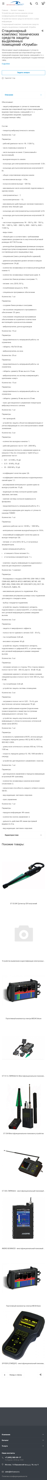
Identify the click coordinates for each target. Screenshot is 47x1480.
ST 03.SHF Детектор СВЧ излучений (23, 903)
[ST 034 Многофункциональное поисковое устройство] (23, 1105)
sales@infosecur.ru (12, 1472)
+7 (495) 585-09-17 (13, 1457)
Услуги (5, 1446)
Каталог (5, 1440)
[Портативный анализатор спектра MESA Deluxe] (23, 990)
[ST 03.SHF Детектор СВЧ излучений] (23, 875)
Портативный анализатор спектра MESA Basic (23, 1306)
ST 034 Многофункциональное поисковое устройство (23, 1133)
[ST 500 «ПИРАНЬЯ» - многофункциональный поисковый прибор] (23, 1163)
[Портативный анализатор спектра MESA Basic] (23, 1278)
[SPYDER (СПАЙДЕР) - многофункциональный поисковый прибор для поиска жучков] (23, 1335)
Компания (6, 1435)
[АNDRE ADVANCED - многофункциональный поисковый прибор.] (23, 1220)
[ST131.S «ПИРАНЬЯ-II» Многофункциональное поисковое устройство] (23, 1048)
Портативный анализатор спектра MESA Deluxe (23, 1018)
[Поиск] (37, 4)
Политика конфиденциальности (14, 1476)
